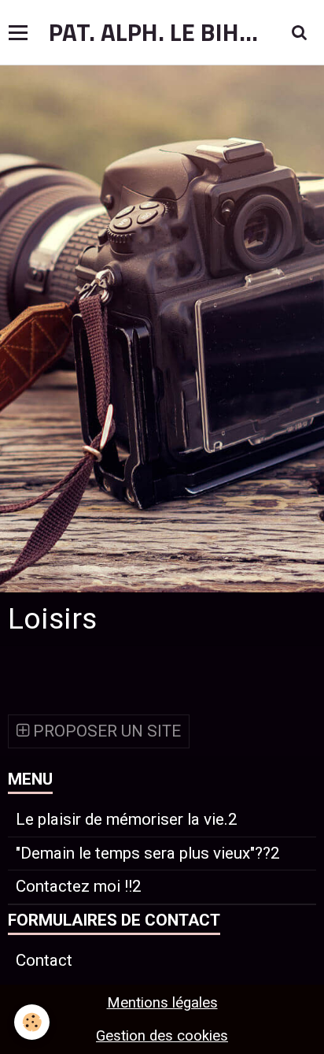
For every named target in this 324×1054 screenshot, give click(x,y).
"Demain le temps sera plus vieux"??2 (148, 853)
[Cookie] (32, 1022)
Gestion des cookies (162, 1036)
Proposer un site (105, 731)
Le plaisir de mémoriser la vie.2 (126, 819)
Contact (44, 960)
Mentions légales (162, 1002)
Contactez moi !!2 (79, 886)
